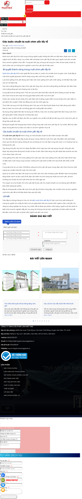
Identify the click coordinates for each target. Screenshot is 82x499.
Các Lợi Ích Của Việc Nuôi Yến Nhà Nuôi (58, 304)
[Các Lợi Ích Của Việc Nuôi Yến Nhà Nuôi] (61, 280)
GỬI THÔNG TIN (8, 451)
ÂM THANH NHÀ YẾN (10, 378)
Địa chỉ (4, 471)
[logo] (7, 9)
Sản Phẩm (5, 365)
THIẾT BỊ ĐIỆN (8, 388)
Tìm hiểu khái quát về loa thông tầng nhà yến (19, 305)
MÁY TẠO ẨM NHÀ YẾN (11, 382)
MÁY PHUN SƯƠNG (10, 368)
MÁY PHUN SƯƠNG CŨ (11, 395)
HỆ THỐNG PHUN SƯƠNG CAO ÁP (15, 375)
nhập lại (48, 249)
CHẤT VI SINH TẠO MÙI (11, 385)
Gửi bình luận (35, 249)
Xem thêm (8, 315)
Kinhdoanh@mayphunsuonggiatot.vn (20, 341)
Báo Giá (5, 19)
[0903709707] (3, 480)
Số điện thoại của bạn (9, 477)
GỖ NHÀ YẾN (8, 392)
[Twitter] (69, 50)
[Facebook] (65, 50)
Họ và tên (5, 460)
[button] (26, 16)
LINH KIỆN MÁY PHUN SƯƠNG (14, 372)
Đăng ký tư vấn (10, 497)
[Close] (0, 423)
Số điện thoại (6, 466)
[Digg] (73, 50)
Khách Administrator (16, 45)
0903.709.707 (12, 337)
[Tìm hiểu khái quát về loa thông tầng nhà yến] (21, 280)
